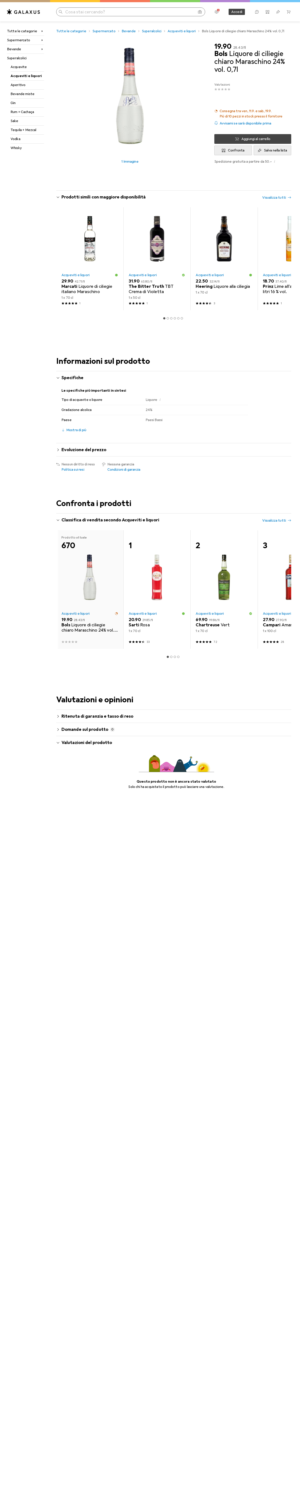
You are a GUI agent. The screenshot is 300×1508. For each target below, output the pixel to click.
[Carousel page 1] (164, 318)
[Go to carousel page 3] (171, 318)
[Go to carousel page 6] (182, 318)
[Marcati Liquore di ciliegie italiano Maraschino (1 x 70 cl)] (89, 258)
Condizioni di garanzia (124, 469)
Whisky (16, 148)
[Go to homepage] (23, 12)
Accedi (236, 12)
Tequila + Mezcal (23, 130)
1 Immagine (130, 161)
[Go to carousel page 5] (178, 318)
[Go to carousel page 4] (175, 318)
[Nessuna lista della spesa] (278, 11)
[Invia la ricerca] (60, 11)
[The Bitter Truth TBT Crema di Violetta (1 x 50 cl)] (157, 258)
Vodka (15, 139)
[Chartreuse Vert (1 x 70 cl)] (224, 589)
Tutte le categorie (22, 31)
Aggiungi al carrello (255, 139)
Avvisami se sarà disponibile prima (245, 123)
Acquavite (19, 67)
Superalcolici (17, 58)
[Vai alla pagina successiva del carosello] (283, 258)
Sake (14, 121)
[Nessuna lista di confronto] (267, 11)
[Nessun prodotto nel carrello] (288, 11)
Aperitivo (18, 85)
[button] (252, 113)
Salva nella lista (275, 150)
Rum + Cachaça (22, 112)
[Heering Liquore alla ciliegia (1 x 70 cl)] (224, 258)
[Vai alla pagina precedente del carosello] (64, 258)
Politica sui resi (72, 469)
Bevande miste (22, 94)
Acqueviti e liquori (26, 76)
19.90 (222, 46)
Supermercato (18, 40)
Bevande (14, 49)
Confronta (236, 150)
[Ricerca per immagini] (200, 11)
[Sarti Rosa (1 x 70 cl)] (157, 589)
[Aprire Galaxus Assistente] (256, 11)
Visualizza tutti (274, 197)
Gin (13, 103)
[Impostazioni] (216, 11)
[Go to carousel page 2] (168, 318)
